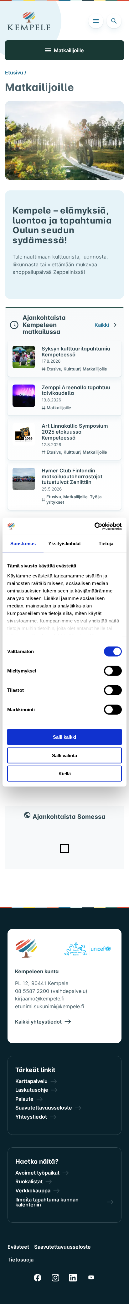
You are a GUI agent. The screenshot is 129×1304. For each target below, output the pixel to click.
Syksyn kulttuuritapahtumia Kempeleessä (76, 351)
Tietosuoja (21, 1259)
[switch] (113, 671)
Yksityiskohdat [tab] (64, 543)
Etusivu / (15, 72)
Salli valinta (64, 755)
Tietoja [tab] (106, 543)
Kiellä (65, 773)
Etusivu (54, 368)
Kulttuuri (72, 368)
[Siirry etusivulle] (29, 21)
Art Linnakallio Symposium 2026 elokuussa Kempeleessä (75, 432)
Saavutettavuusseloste (62, 1247)
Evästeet (18, 1247)
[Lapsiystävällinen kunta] (87, 950)
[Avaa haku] (113, 20)
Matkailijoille (95, 368)
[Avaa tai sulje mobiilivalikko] (95, 20)
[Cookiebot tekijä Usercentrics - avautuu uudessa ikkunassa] (94, 526)
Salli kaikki (64, 737)
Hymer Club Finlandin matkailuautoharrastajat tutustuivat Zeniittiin (72, 476)
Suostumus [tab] (23, 543)
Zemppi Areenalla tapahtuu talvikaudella (76, 390)
